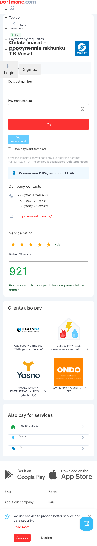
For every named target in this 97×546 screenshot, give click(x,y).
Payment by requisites (26, 39)
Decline (46, 538)
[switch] (9, 148)
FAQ (51, 502)
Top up (14, 17)
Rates (52, 491)
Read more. (22, 527)
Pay (48, 124)
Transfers (16, 28)
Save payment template (29, 149)
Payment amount (20, 101)
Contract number (20, 81)
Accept (22, 537)
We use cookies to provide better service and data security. (47, 518)
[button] (9, 69)
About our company (19, 502)
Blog (8, 491)
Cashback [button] (16, 50)
